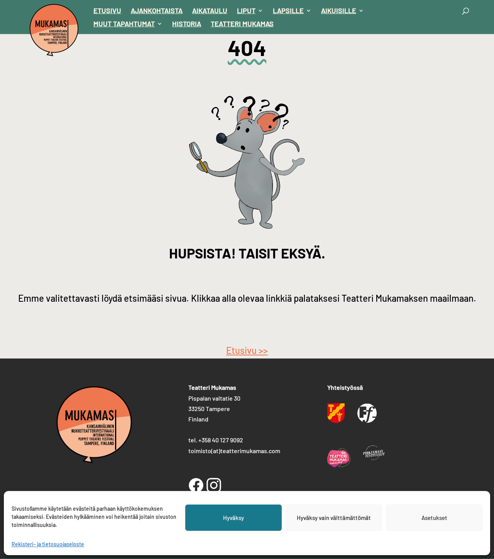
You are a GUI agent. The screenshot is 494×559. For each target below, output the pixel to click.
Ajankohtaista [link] (157, 11)
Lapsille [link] (288, 11)
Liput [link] (246, 11)
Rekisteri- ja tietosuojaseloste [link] (48, 544)
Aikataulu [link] (209, 11)
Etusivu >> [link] (247, 350)
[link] (54, 28)
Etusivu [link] (107, 11)
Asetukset (434, 517)
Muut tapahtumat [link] (124, 24)
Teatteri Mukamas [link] (242, 24)
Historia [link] (186, 24)
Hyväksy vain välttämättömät (334, 517)
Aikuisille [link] (338, 11)
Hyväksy (233, 517)
